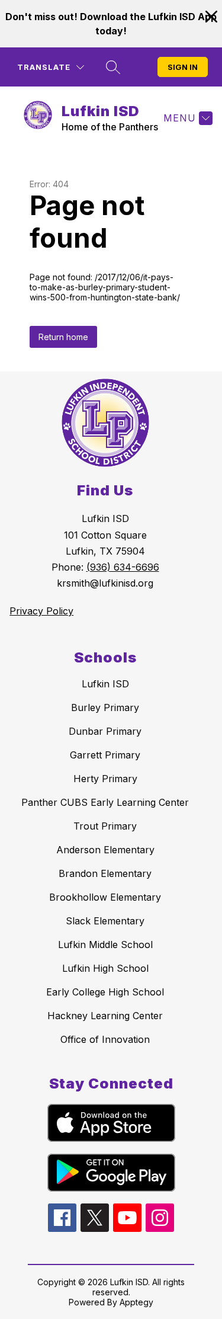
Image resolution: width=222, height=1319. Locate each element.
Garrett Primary (105, 755)
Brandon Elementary (105, 873)
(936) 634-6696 (122, 567)
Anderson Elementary (105, 850)
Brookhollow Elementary (105, 897)
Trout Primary (105, 826)
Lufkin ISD (105, 684)
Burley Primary (105, 707)
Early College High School (105, 992)
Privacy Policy (41, 611)
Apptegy (136, 1302)
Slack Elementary (105, 921)
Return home (63, 337)
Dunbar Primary (105, 731)
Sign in (183, 67)
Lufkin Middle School (105, 944)
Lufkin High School (105, 968)
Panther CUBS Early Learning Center (105, 802)
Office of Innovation (105, 1039)
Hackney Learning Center (105, 1016)
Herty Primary (105, 779)
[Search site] (113, 67)
